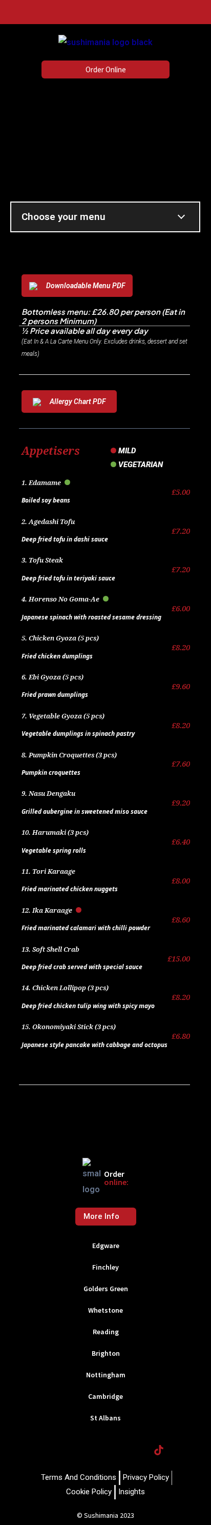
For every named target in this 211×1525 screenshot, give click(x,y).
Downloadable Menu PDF (85, 286)
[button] (13, 12)
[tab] (105, 1246)
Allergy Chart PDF (78, 401)
